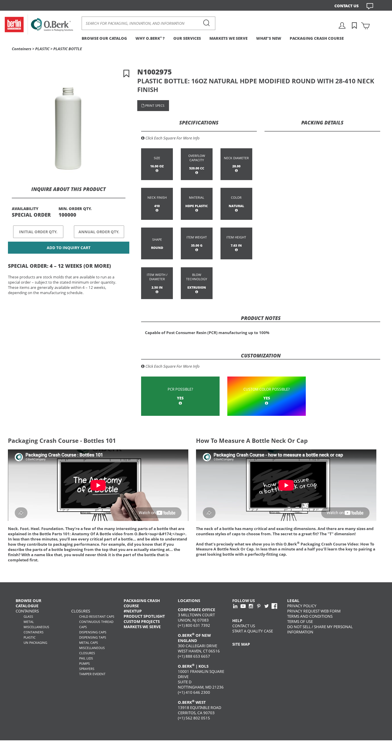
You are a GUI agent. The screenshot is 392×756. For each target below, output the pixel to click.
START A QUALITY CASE (252, 631)
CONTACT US (346, 5)
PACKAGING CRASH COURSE (317, 38)
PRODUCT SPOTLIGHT (144, 616)
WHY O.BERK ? (150, 38)
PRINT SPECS (154, 105)
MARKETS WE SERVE (228, 38)
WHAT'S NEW (268, 38)
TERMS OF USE (300, 621)
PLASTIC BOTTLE (67, 48)
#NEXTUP (133, 611)
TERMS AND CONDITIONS (310, 616)
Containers (21, 48)
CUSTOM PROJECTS (142, 621)
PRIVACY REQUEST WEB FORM (314, 611)
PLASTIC (42, 48)
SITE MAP (241, 644)
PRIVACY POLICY (301, 605)
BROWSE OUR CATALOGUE (28, 603)
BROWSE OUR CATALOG (104, 38)
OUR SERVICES (187, 38)
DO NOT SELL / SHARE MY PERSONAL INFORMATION (320, 629)
